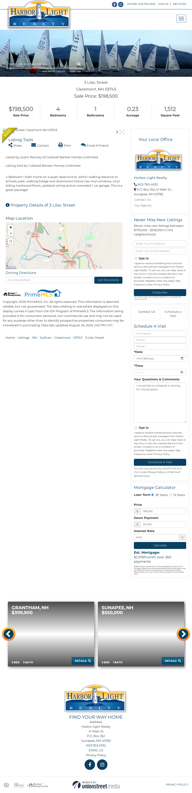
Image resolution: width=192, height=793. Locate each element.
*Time (138, 366)
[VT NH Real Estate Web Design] (96, 784)
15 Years (178, 495)
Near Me (75, 71)
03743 (77, 337)
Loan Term (142, 495)
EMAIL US (96, 750)
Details (81, 661)
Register (179, 4)
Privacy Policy (162, 284)
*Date (138, 352)
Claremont (62, 337)
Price (138, 505)
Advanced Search (53, 71)
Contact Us (142, 199)
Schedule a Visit (173, 314)
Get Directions (108, 280)
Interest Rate (144, 531)
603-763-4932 (148, 184)
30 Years (161, 495)
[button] (79, 64)
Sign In (163, 4)
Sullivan (46, 337)
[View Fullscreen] (11, 241)
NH (34, 337)
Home (10, 337)
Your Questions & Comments (157, 379)
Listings (23, 337)
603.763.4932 (146, 4)
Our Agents (143, 205)
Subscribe (159, 292)
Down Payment (146, 518)
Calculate (160, 545)
